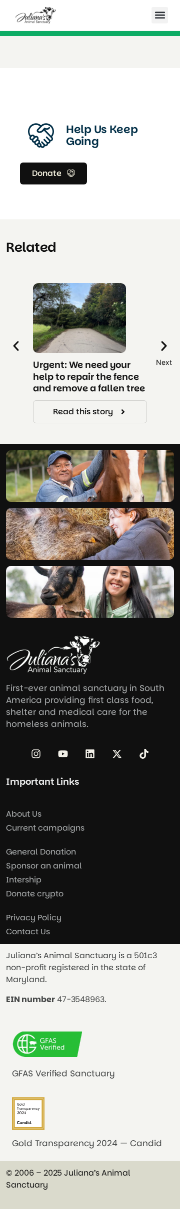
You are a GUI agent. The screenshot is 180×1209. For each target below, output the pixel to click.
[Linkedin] (90, 754)
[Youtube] (63, 754)
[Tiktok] (144, 754)
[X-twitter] (117, 754)
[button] (160, 15)
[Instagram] (36, 754)
